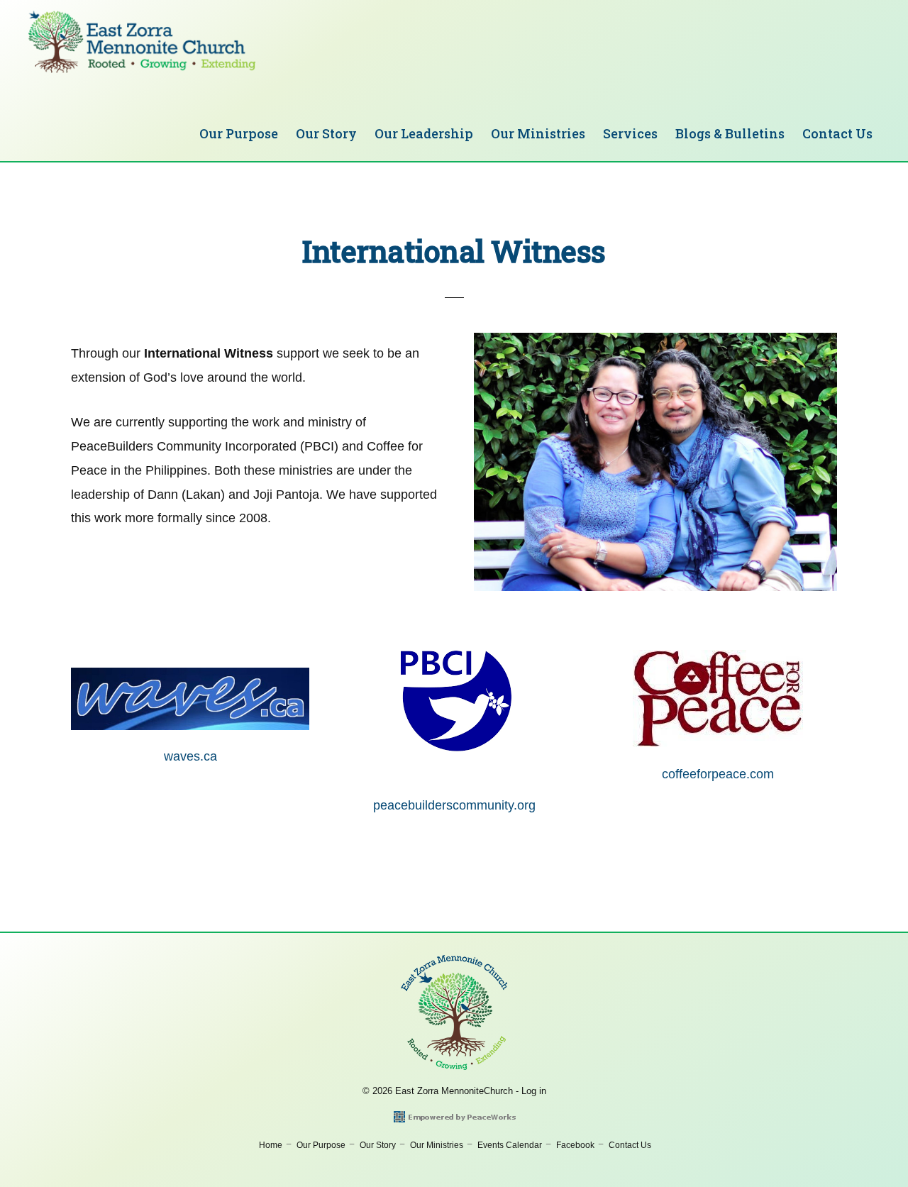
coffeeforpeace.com (718, 774)
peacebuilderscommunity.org (454, 805)
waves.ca (190, 756)
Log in (533, 1091)
